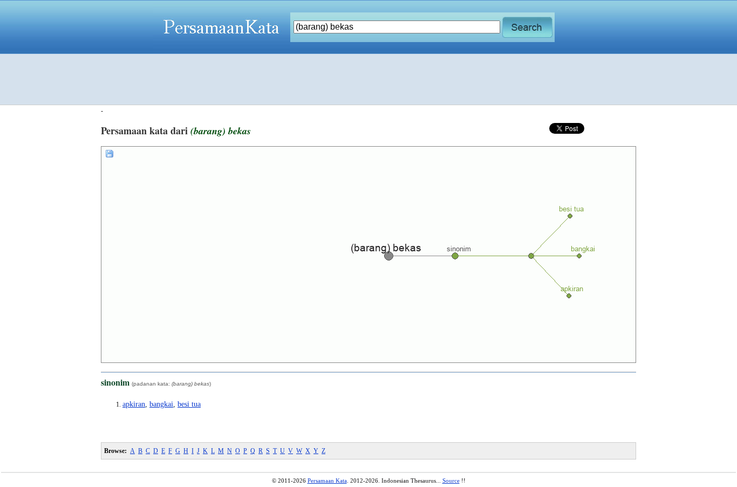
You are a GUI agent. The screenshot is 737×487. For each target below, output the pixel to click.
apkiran (133, 404)
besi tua (189, 404)
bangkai (161, 404)
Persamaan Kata (327, 480)
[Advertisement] (368, 79)
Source (451, 480)
